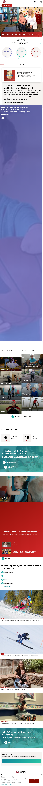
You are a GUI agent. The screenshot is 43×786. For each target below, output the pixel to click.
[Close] (40, 69)
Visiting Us (21, 64)
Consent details (4, 784)
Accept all (34, 779)
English (2, 774)
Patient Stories (8, 572)
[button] (38, 2)
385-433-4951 (21, 39)
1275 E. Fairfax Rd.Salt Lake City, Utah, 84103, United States (21, 41)
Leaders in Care (8, 583)
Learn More (8, 118)
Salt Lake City (6, 5)
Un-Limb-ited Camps (14, 437)
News (5, 575)
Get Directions (20, 43)
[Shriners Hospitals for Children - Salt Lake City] (21, 489)
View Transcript (36, 539)
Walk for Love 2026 (36, 437)
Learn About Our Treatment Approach (13, 102)
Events (6, 579)
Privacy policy (11, 784)
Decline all (34, 781)
